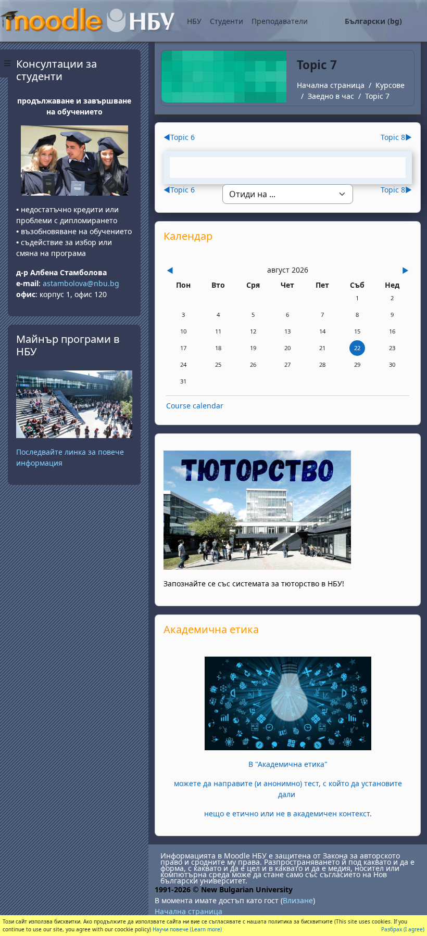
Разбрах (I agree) (402, 929)
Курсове (390, 85)
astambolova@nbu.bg (82, 283)
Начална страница (331, 85)
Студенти (226, 21)
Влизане (298, 900)
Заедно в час (331, 96)
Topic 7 (377, 96)
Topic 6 (179, 137)
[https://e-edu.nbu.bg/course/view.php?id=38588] (288, 703)
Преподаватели (280, 21)
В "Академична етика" (288, 764)
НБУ (194, 21)
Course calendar (194, 406)
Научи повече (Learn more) (187, 929)
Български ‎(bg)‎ (373, 21)
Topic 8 (396, 137)
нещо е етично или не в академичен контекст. (288, 813)
